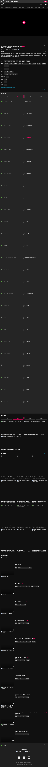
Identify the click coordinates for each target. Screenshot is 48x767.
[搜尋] (43, 4)
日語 (13, 49)
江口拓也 (44, 63)
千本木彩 (39, 63)
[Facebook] (19, 757)
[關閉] (1, 1)
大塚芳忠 (6, 66)
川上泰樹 (6, 74)
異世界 (23, 61)
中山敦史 (11, 71)
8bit (7, 76)
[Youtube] (29, 757)
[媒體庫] (46, 4)
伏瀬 (10, 74)
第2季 (18, 96)
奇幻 (14, 61)
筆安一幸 (6, 69)
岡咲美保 (6, 63)
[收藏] (44, 51)
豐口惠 (11, 63)
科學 (23, 678)
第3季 (30, 96)
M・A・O (24, 63)
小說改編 (28, 61)
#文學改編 (10, 87)
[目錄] (2, 4)
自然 (20, 678)
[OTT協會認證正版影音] (45, 46)
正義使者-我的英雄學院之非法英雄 (21, 731)
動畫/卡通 (10, 61)
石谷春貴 (29, 63)
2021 (2, 49)
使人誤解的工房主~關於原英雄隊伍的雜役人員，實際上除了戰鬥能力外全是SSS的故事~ (29, 713)
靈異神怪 (37, 586)
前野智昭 (15, 63)
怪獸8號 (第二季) (18, 564)
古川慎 (19, 63)
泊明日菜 (34, 63)
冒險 (20, 61)
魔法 (26, 641)
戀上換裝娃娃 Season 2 (19, 601)
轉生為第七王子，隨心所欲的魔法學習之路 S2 (24, 638)
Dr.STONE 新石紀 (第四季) (20, 675)
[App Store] (19, 752)
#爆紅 (14, 87)
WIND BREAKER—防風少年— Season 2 (23, 694)
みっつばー (15, 74)
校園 (23, 697)
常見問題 (17, 762)
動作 (5, 61)
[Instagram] (24, 757)
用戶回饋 (21, 762)
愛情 (20, 604)
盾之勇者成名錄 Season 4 (20, 620)
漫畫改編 (30, 567)
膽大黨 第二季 (17, 583)
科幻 (23, 567)
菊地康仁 (6, 71)
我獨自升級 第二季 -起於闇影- (20, 657)
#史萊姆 (6, 87)
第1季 (7, 96)
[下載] (41, 4)
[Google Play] (28, 752)
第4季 (41, 96)
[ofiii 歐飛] (5, 4)
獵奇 (26, 567)
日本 (10, 49)
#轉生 (2, 87)
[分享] (46, 51)
